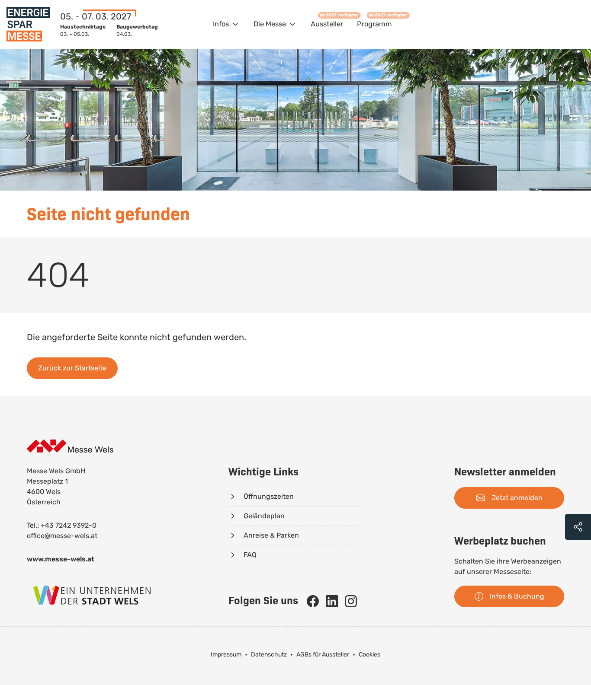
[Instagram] (351, 601)
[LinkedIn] (332, 601)
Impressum (226, 654)
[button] (226, 24)
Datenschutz (269, 654)
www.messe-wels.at (60, 559)
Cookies (369, 654)
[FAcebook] (313, 601)
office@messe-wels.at (62, 536)
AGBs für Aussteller (322, 654)
